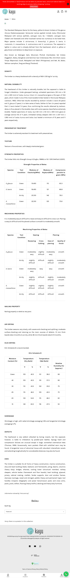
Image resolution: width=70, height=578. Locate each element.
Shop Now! (33, 6)
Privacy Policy (35, 569)
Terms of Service (26, 569)
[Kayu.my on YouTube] (35, 547)
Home (6, 19)
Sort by (8, 506)
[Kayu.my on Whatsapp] (40, 547)
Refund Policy (44, 569)
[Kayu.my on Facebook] (30, 547)
